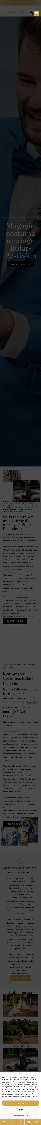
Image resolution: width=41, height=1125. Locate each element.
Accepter (20, 1103)
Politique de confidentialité (20, 1122)
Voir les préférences (20, 1116)
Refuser (21, 1109)
